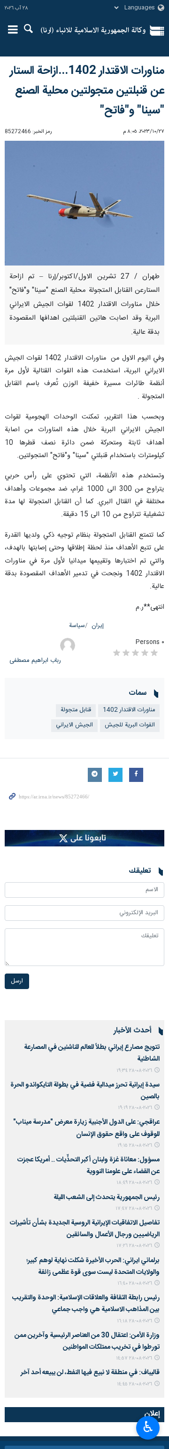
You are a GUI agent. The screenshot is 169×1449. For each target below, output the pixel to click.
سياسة (77, 626)
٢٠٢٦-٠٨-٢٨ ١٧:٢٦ (134, 1245)
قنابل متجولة (76, 710)
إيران (98, 626)
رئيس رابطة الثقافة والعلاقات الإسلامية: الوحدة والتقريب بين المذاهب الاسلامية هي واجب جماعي (86, 1303)
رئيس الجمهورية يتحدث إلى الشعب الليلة (107, 1197)
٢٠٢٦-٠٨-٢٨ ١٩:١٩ (135, 1107)
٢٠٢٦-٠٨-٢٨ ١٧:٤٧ (133, 1208)
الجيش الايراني (74, 725)
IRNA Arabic (93, 30)
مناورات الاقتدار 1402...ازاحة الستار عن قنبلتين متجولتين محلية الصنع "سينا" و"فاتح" (87, 91)
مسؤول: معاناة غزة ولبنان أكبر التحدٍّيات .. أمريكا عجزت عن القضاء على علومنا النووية (88, 1165)
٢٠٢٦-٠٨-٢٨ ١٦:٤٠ (134, 1283)
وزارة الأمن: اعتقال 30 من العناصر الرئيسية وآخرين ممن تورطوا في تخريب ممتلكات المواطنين (87, 1341)
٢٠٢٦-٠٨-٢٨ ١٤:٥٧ (134, 1358)
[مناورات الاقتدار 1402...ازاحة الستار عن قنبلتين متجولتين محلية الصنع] (84, 203)
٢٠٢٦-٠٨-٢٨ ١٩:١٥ (134, 1145)
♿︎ (148, 1426)
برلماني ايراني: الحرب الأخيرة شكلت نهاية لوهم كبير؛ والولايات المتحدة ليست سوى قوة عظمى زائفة (93, 1266)
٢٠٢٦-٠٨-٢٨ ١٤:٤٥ (134, 1384)
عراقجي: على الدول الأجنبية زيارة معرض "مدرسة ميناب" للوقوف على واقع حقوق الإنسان (86, 1128)
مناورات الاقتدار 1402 (129, 710)
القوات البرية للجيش (130, 725)
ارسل (17, 981)
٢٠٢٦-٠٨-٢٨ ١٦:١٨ (134, 1321)
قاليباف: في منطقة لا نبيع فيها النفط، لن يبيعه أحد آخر (90, 1372)
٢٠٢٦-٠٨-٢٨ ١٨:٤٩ (134, 1182)
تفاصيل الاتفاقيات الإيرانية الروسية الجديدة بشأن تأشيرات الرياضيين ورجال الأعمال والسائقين (85, 1228)
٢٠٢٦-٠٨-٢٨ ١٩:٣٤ (134, 1070)
